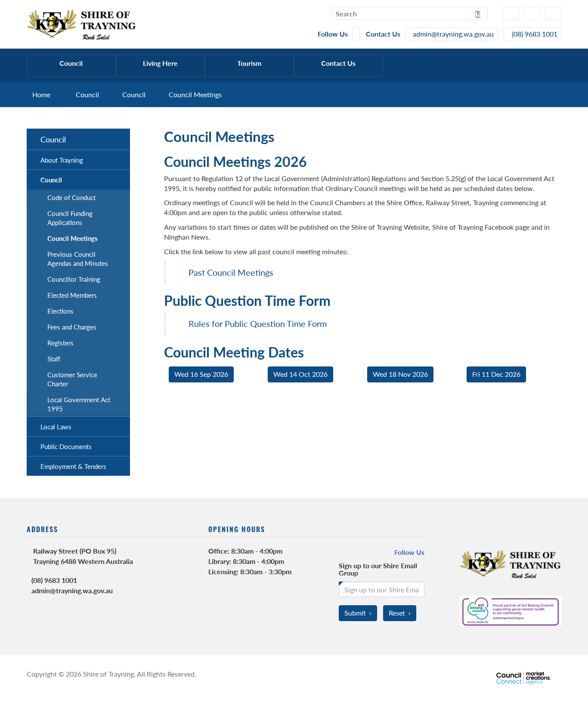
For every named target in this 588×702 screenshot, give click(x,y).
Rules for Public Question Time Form (258, 323)
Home (41, 94)
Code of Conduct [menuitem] (71, 197)
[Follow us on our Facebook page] (356, 34)
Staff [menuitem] (53, 358)
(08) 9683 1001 (54, 580)
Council (71, 63)
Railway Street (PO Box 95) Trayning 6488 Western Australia (83, 556)
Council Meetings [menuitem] (72, 238)
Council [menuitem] (53, 139)
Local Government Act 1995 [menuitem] (78, 404)
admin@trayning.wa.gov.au (72, 590)
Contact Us (338, 63)
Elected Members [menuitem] (72, 294)
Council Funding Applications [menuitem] (70, 218)
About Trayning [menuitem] (61, 159)
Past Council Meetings (231, 272)
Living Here (160, 63)
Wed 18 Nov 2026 (400, 374)
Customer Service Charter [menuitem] (72, 379)
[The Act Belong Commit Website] (510, 610)
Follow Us (409, 552)
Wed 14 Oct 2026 (300, 374)
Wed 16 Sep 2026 (201, 374)
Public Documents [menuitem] (66, 446)
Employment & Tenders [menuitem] (73, 466)
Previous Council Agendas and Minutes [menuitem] (77, 258)
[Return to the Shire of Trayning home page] (81, 23)
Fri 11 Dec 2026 (496, 374)
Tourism (249, 63)
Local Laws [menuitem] (55, 426)
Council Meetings (195, 94)
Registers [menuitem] (60, 342)
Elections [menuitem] (60, 310)
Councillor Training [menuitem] (73, 278)
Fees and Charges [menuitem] (71, 326)
